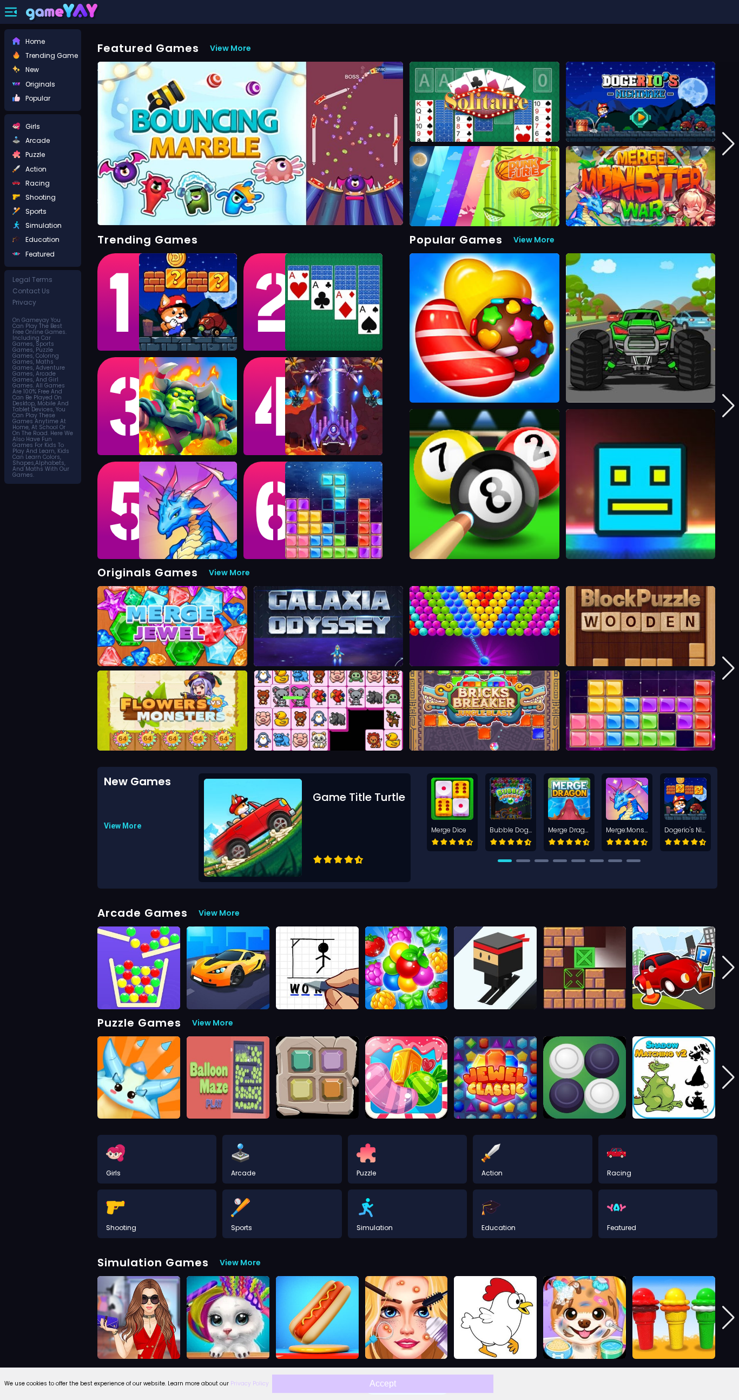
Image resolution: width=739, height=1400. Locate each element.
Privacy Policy (249, 1383)
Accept (383, 1383)
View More (230, 48)
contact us (31, 291)
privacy (24, 302)
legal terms (32, 279)
